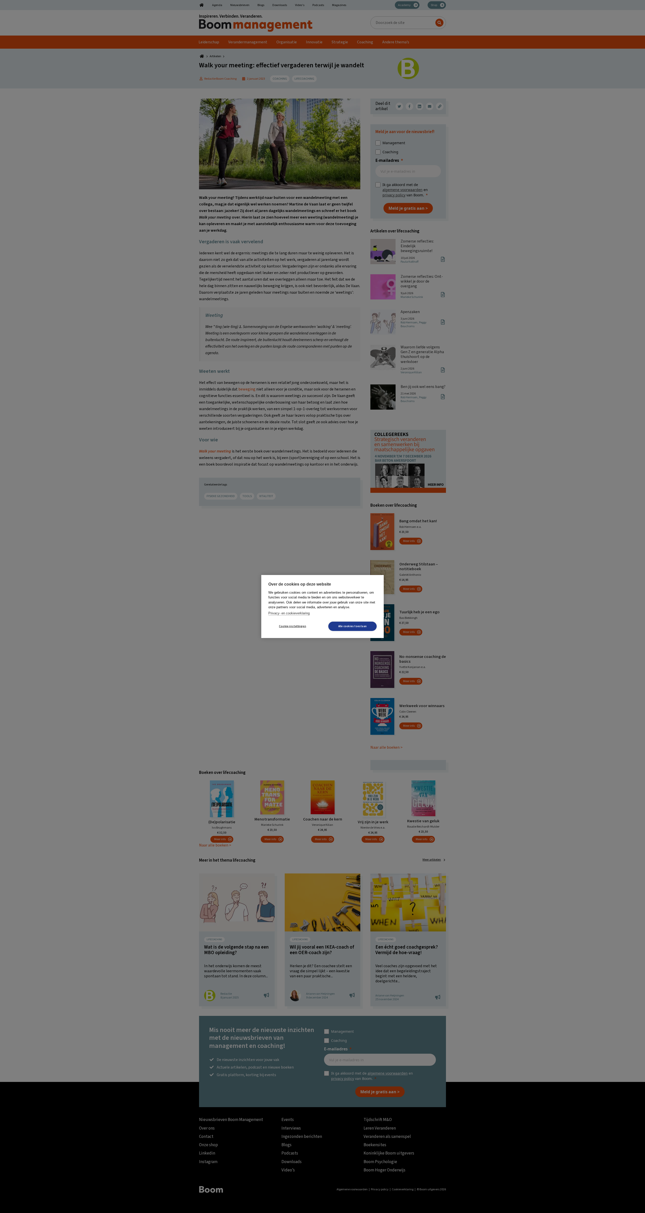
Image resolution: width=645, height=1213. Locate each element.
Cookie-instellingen (292, 626)
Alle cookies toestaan (352, 626)
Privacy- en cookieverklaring (289, 613)
